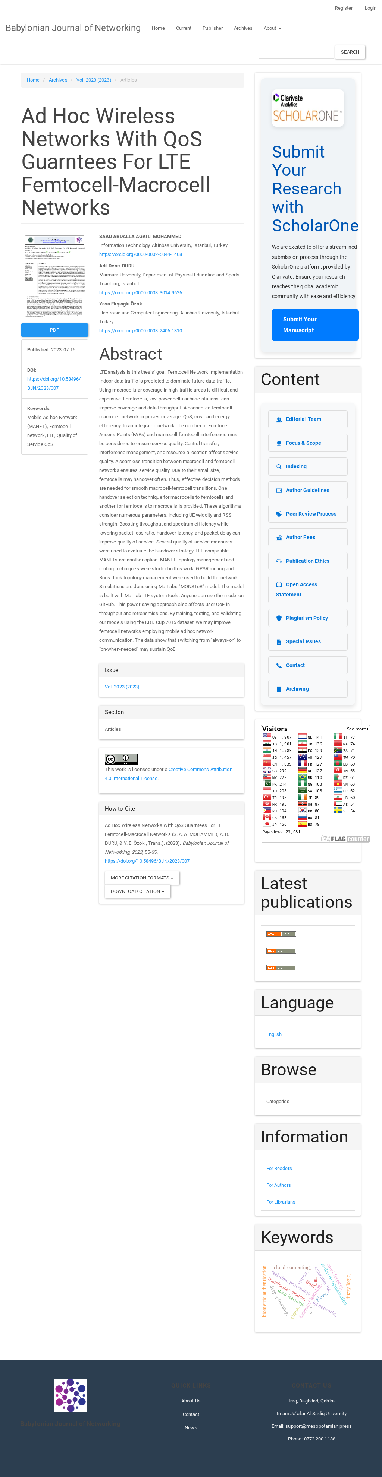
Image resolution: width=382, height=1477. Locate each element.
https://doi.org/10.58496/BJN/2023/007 (147, 861)
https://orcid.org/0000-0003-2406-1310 (140, 330)
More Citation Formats (140, 878)
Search (350, 52)
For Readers (279, 1168)
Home (158, 28)
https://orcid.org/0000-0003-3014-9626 (140, 292)
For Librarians (280, 1202)
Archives (243, 28)
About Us (191, 1401)
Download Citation (136, 891)
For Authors (278, 1185)
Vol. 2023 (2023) (94, 80)
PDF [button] (54, 330)
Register (344, 8)
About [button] (271, 28)
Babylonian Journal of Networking (73, 28)
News (191, 1427)
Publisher (213, 28)
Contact (191, 1414)
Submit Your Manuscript (300, 325)
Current (184, 28)
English (274, 1034)
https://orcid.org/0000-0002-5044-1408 (140, 254)
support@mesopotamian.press (318, 1426)
